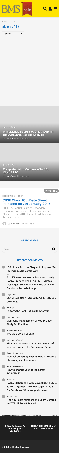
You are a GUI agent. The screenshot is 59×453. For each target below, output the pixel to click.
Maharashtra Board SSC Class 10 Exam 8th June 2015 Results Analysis (28, 133)
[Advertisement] (29, 71)
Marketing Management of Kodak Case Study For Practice (29, 322)
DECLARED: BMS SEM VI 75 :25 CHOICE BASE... (43, 427)
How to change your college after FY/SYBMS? (26, 371)
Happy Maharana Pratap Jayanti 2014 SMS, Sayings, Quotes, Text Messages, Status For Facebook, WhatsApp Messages (32, 386)
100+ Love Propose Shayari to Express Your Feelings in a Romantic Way (32, 269)
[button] (45, 9)
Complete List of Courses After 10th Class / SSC (26, 171)
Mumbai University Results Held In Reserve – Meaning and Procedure (31, 358)
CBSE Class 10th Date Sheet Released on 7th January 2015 (26, 202)
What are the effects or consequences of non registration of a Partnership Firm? (30, 345)
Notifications (8, 196)
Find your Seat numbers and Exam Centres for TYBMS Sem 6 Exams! (31, 401)
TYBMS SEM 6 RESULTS (21, 333)
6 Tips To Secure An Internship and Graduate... (15, 428)
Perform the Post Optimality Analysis (28, 310)
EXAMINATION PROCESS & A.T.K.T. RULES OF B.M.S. (31, 299)
